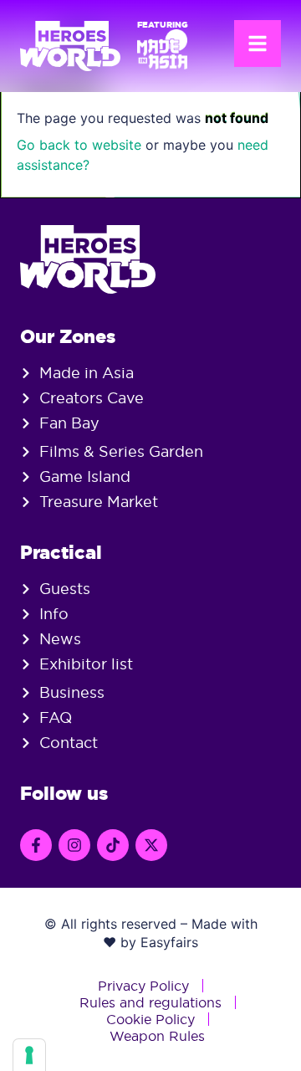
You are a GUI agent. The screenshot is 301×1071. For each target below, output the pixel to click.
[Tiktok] (113, 845)
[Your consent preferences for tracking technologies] (29, 1055)
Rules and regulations (150, 1002)
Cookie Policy (150, 1019)
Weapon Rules (157, 1035)
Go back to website (79, 144)
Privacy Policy (143, 985)
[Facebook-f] (36, 845)
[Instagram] (74, 845)
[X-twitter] (151, 845)
